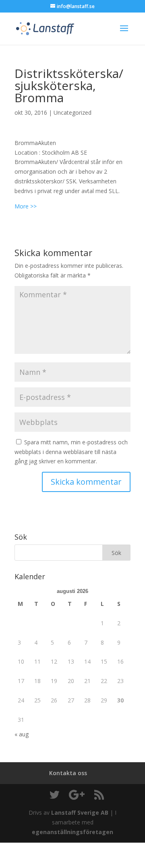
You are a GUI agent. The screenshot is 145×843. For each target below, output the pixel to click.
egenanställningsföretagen (72, 832)
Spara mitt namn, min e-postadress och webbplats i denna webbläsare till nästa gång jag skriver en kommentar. (71, 451)
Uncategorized (72, 112)
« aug (21, 734)
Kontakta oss (68, 773)
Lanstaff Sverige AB (79, 812)
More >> (25, 206)
